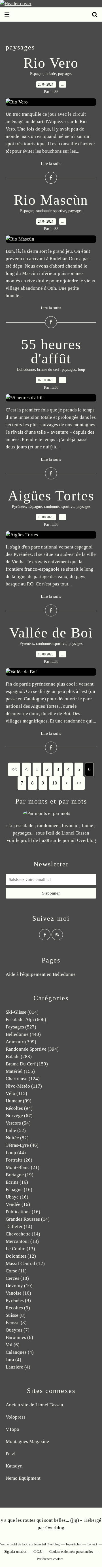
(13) (22, 1241)
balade (51, 74)
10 (54, 783)
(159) (27, 1064)
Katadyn (14, 1466)
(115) (16, 1093)
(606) (26, 1019)
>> (79, 783)
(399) (21, 1041)
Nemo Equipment (23, 1478)
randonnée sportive (51, 211)
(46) (22, 1145)
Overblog (54, 1527)
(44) (16, 1152)
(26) (19, 1160)
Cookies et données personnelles (71, 1552)
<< (14, 769)
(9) (18, 1300)
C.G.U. (38, 1552)
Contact (92, 1544)
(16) (17, 1182)
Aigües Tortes (51, 496)
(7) (17, 1330)
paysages (65, 74)
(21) (22, 1167)
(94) (19, 1108)
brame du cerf (48, 369)
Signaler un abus (15, 1552)
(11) (16, 1271)
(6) (19, 1337)
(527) (21, 1027)
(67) (19, 1115)
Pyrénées (19, 506)
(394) (32, 1049)
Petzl (11, 1453)
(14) (28, 1219)
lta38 (44, 840)
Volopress (16, 1417)
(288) (19, 1056)
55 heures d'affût (51, 351)
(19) (19, 1174)
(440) (23, 1034)
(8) (16, 1315)
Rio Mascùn (51, 200)
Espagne (36, 74)
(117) (24, 1086)
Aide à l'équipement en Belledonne (41, 974)
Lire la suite (51, 163)
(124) (23, 1078)
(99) (18, 1101)
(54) (18, 1123)
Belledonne (26, 369)
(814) (22, 1012)
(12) (21, 1256)
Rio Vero (51, 63)
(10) (17, 1278)
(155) (20, 1071)
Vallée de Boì (51, 633)
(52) (16, 1130)
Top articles (73, 1544)
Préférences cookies (50, 1559)
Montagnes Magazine (27, 1441)
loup (81, 369)
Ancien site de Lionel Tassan (34, 1404)
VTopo (12, 1429)
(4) (20, 1352)
